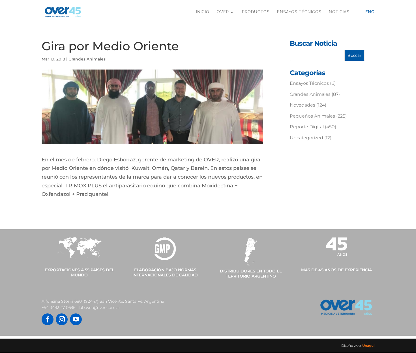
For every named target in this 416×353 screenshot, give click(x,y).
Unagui (368, 345)
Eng (369, 12)
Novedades (302, 105)
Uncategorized (306, 137)
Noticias (339, 12)
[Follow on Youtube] (76, 319)
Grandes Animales (87, 59)
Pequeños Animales (312, 116)
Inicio (202, 12)
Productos (256, 12)
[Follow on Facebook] (47, 319)
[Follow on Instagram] (62, 319)
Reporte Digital (307, 126)
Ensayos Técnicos (299, 12)
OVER (223, 12)
